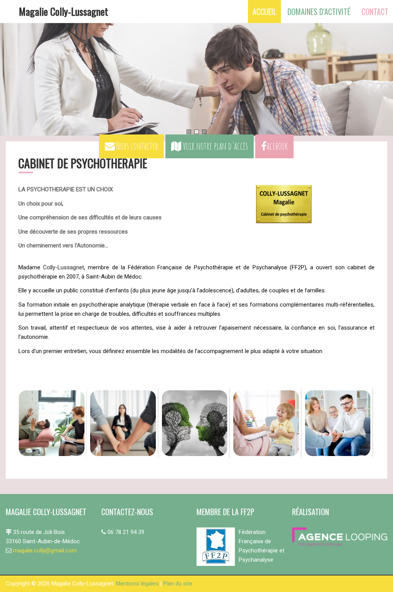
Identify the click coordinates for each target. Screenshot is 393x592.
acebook (277, 146)
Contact (375, 11)
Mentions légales (137, 583)
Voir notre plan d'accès (214, 146)
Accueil (264, 11)
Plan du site (177, 583)
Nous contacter (136, 146)
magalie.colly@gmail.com (45, 550)
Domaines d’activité (318, 11)
